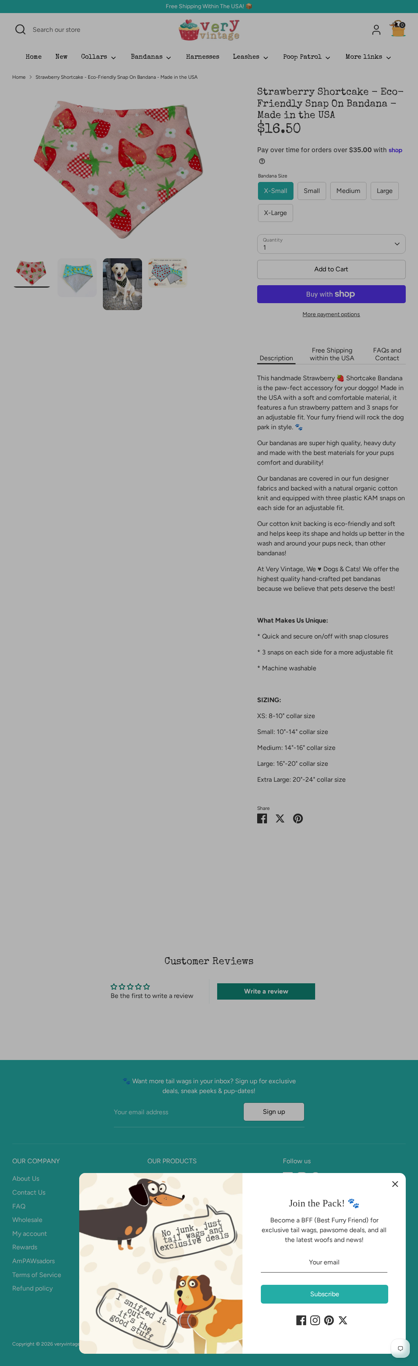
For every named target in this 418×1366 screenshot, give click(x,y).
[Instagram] (315, 1320)
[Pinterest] (329, 1320)
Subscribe (324, 1294)
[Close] (395, 1184)
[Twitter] (343, 1320)
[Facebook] (301, 1320)
